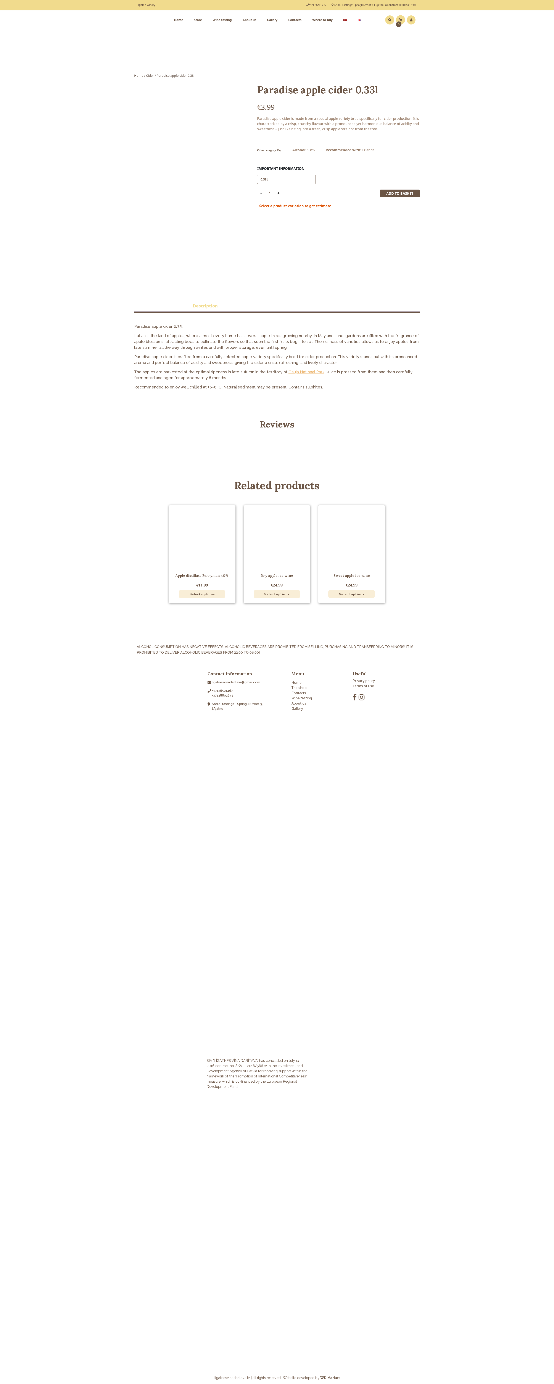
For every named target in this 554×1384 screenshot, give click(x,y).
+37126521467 (222, 691)
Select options (202, 594)
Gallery (272, 20)
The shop (299, 687)
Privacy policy (364, 680)
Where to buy (322, 20)
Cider (150, 75)
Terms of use (363, 686)
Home (178, 20)
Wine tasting (222, 20)
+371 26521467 (317, 4)
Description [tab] (205, 306)
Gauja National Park (306, 372)
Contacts (294, 20)
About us (249, 20)
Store (198, 20)
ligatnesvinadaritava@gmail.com (236, 682)
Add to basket (399, 193)
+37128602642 (222, 695)
